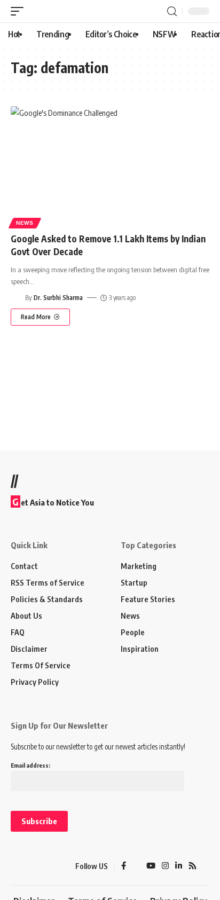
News (25, 223)
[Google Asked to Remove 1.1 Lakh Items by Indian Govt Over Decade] (110, 165)
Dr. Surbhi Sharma (58, 298)
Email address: (30, 765)
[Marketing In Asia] (29, 866)
